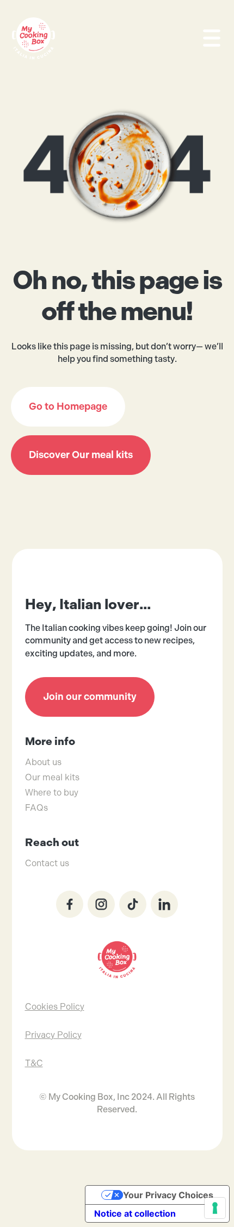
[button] (207, 38)
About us (43, 762)
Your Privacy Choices (168, 1195)
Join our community (90, 697)
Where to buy (51, 792)
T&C (34, 1063)
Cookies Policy (54, 1006)
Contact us (47, 863)
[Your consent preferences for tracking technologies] (215, 1208)
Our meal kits (52, 777)
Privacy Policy (53, 1035)
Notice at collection (135, 1213)
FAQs (36, 808)
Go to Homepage (68, 406)
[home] (34, 38)
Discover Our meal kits (81, 455)
